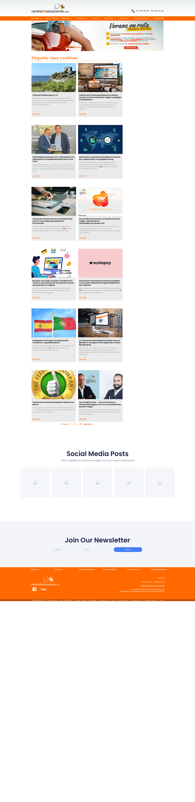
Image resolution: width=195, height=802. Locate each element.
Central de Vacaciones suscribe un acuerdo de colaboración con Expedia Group (99, 158)
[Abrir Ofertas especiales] (167, 569)
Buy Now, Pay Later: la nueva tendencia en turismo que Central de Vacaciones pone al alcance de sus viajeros (53, 282)
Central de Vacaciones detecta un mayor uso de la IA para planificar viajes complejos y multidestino (100, 97)
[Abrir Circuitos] (63, 569)
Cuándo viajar (140, 18)
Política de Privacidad (80, 600)
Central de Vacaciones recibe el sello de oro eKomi (53, 403)
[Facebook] (34, 589)
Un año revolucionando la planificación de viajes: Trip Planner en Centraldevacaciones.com (99, 221)
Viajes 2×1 (123, 18)
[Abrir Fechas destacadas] (95, 569)
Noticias (161, 600)
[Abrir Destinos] (39, 569)
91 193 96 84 (142, 11)
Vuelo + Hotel (51, 18)
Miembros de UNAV (137, 600)
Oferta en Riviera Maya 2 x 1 (45, 95)
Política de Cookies (52, 600)
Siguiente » (88, 424)
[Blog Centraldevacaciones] (44, 589)
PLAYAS (95, 18)
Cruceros (81, 18)
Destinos (35, 18)
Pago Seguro (92, 600)
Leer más (36, 114)
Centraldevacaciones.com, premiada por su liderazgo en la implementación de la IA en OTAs (53, 159)
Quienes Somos (103, 600)
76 (80, 424)
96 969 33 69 (157, 11)
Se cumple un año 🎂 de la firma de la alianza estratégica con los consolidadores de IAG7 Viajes (100, 404)
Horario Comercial (123, 600)
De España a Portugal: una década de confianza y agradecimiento (50, 341)
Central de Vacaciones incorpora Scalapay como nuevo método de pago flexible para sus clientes (99, 282)
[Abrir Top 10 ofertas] (140, 569)
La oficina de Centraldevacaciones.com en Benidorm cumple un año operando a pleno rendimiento (99, 342)
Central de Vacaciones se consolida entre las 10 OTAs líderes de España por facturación (52, 221)
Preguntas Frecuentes (150, 600)
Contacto (113, 600)
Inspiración (159, 18)
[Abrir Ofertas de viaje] (117, 569)
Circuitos (108, 18)
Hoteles (66, 18)
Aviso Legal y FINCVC (66, 600)
